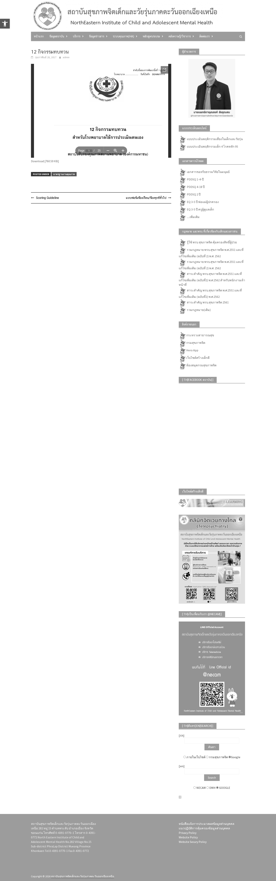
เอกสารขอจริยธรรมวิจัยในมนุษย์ (208, 171)
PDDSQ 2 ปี (193, 194)
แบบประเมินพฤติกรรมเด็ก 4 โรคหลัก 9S (212, 146)
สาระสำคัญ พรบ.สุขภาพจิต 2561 (207, 302)
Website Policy (188, 837)
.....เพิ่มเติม (193, 217)
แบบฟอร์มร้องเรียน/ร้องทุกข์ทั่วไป (146, 198)
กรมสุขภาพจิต (195, 342)
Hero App (192, 350)
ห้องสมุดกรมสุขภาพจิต (201, 365)
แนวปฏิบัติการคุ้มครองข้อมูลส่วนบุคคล (204, 828)
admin (66, 57)
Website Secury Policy (193, 842)
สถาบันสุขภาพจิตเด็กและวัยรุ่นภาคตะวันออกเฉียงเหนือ (82, 876)
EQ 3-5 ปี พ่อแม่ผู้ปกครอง (202, 202)
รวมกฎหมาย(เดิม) (198, 310)
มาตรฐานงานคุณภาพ (64, 174)
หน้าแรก (39, 36)
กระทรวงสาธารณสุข (200, 335)
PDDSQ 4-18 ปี (195, 187)
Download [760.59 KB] (45, 161)
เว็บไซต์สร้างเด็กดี (198, 357)
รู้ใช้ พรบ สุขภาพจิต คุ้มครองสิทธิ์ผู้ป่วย (211, 242)
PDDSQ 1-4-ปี (195, 179)
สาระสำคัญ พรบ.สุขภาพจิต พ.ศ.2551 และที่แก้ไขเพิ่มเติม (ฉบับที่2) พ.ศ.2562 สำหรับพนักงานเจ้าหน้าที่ (212, 279)
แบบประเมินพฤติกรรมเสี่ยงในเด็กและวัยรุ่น (214, 139)
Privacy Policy (187, 833)
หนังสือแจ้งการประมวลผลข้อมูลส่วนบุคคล (206, 824)
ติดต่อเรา (204, 36)
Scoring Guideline (47, 198)
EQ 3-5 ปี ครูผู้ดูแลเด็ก (200, 209)
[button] (5, 24)
